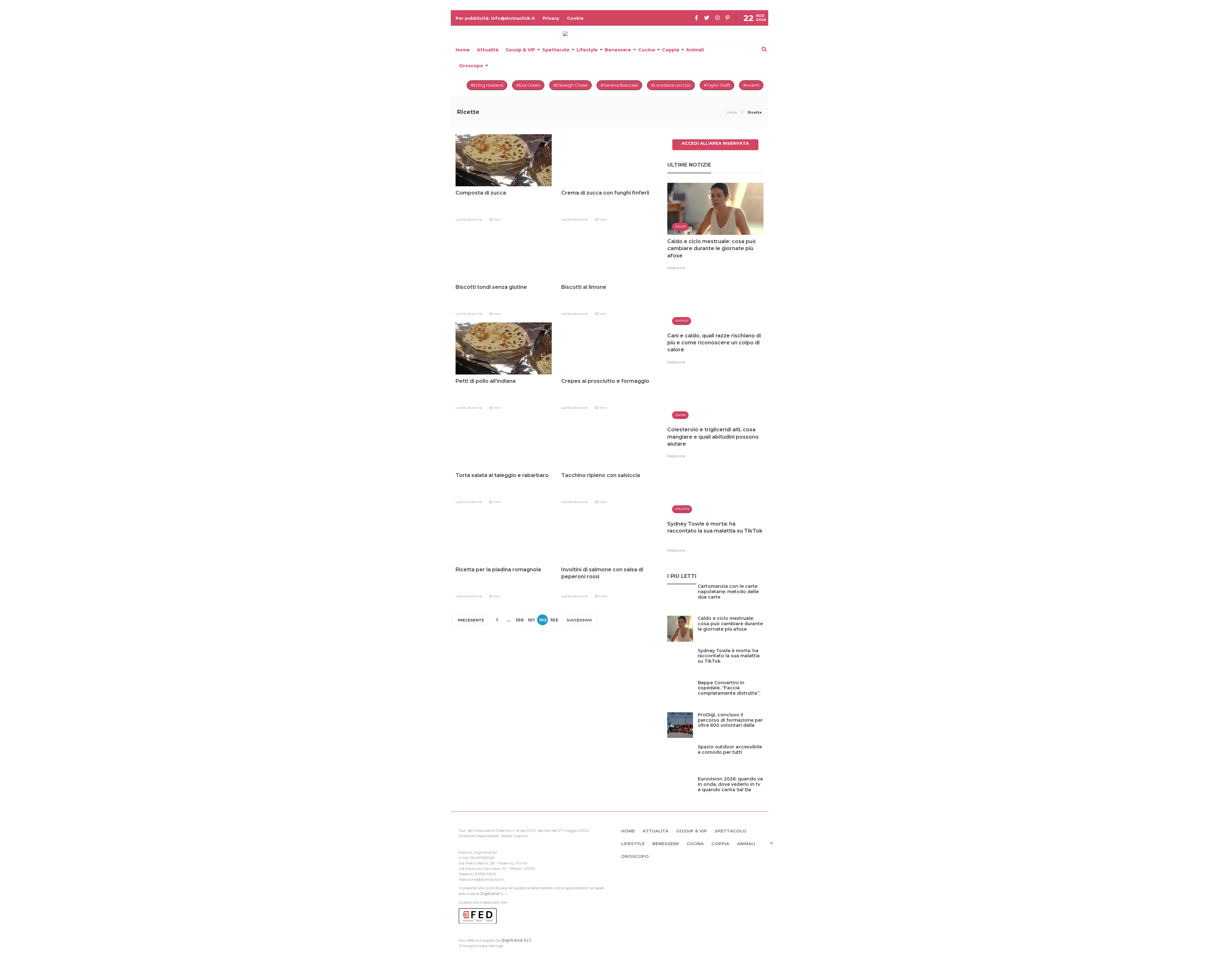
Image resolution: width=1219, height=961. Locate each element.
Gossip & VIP (520, 50)
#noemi (751, 85)
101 (531, 619)
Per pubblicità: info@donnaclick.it (495, 18)
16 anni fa (475, 219)
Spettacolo (556, 50)
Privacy (551, 18)
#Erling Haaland (487, 85)
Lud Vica (462, 219)
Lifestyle (587, 50)
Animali (695, 50)
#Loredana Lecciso (671, 85)
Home (463, 50)
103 (554, 619)
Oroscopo (471, 66)
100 (520, 619)
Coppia (670, 50)
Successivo (579, 620)
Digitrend (489, 893)
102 (543, 619)
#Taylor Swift (717, 85)
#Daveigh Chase (570, 85)
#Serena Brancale (619, 85)
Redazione (676, 268)
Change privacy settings (481, 945)
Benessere (618, 50)
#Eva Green (528, 85)
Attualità (487, 50)
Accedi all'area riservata (715, 143)
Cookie (575, 18)
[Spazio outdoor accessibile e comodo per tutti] (730, 760)
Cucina (646, 50)
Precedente (471, 620)
